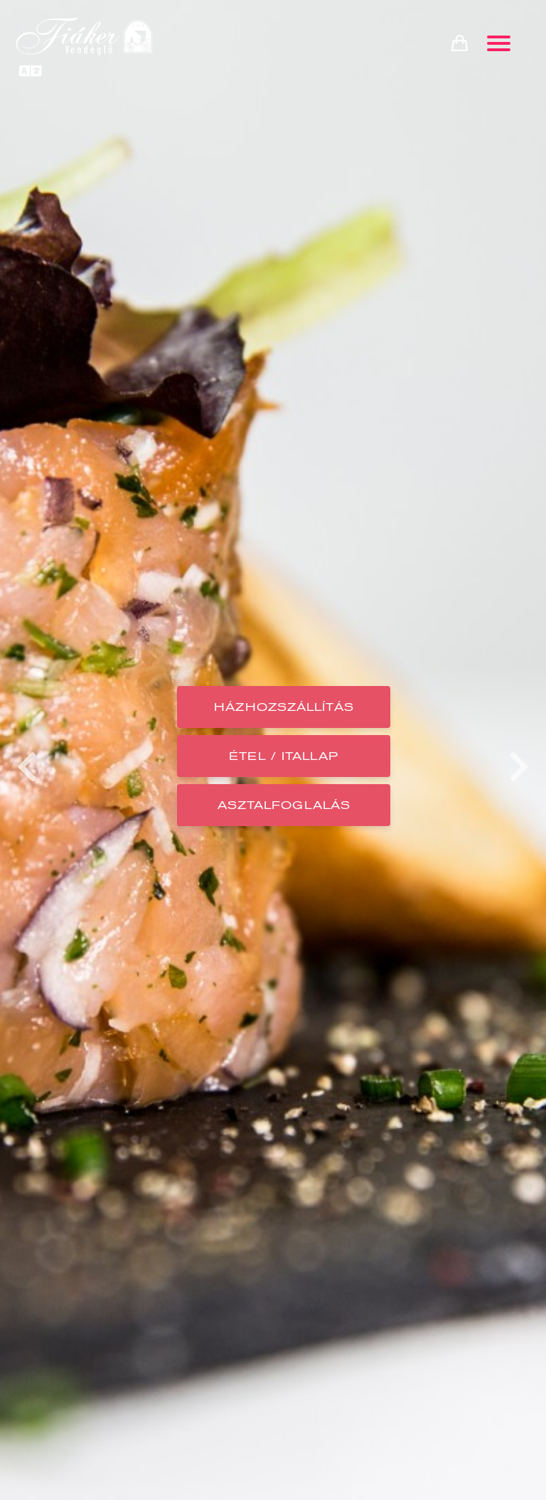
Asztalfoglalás (284, 805)
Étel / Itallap (283, 756)
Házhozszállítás (284, 707)
